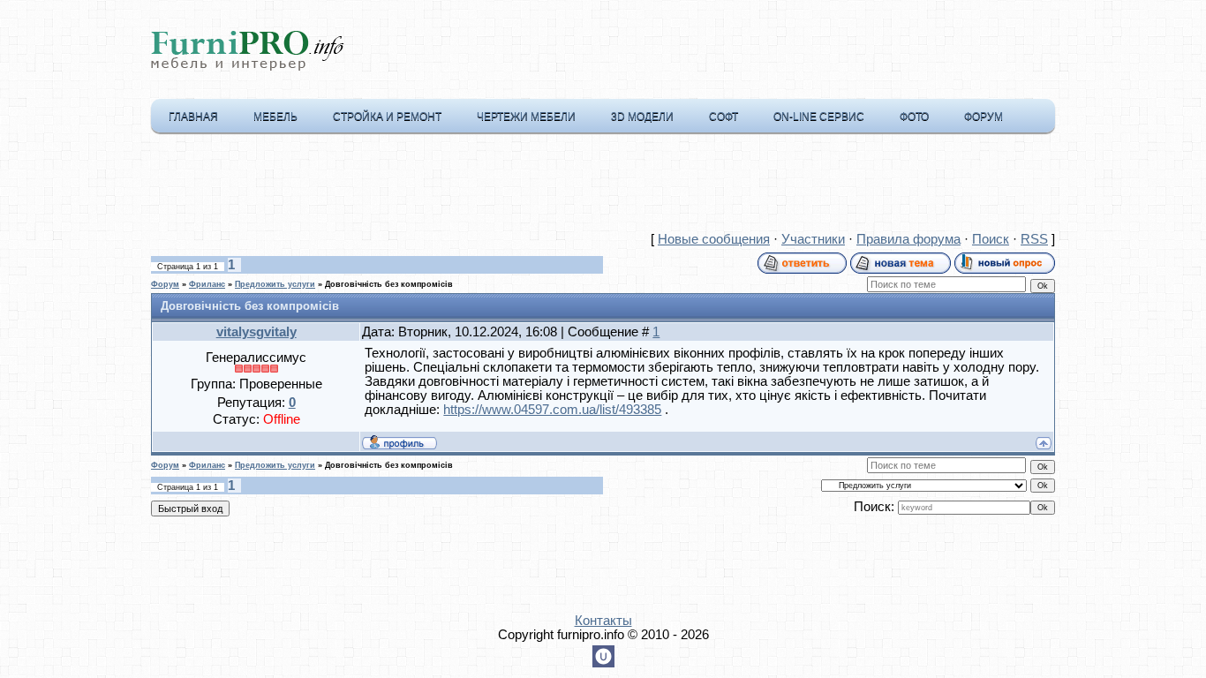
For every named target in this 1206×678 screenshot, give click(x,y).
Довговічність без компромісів (389, 284)
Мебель (275, 116)
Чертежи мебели (526, 116)
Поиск (990, 239)
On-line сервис (818, 116)
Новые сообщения (714, 239)
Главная (193, 116)
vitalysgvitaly (256, 332)
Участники (813, 239)
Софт (723, 116)
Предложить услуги (275, 284)
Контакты (603, 621)
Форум (983, 116)
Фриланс (207, 284)
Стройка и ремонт (387, 116)
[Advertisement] (603, 186)
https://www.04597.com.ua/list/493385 (552, 410)
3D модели (642, 116)
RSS (1034, 239)
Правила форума (908, 239)
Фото (914, 116)
